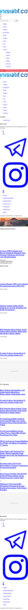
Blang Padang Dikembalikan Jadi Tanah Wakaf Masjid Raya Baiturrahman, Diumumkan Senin (12, 392)
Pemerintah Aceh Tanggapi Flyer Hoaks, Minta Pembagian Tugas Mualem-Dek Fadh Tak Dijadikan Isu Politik (14, 454)
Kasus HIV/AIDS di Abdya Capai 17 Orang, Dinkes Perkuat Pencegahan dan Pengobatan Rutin (17, 71)
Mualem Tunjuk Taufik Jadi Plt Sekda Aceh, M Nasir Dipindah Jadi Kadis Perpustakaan (13, 308)
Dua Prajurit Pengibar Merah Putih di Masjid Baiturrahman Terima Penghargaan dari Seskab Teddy (13, 476)
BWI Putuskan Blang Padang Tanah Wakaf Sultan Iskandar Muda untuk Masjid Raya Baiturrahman (13, 331)
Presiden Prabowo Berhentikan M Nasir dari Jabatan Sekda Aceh (12, 354)
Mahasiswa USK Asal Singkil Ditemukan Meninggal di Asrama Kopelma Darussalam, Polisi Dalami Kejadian (13, 487)
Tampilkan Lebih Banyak (6, 261)
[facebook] (3, 190)
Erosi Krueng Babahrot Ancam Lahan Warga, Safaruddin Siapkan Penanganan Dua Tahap (13, 433)
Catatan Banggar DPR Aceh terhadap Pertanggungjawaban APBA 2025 (14, 285)
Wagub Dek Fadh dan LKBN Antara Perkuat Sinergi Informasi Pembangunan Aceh (17, 70)
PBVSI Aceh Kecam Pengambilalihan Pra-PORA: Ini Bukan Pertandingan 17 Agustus (14, 443)
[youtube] (3, 192)
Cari (17, 20)
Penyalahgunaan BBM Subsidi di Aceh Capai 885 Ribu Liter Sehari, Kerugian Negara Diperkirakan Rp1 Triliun (13, 422)
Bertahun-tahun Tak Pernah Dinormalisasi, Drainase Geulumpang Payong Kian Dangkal (14, 465)
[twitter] (3, 132)
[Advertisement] (14, 371)
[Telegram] (15, 159)
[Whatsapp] (4, 134)
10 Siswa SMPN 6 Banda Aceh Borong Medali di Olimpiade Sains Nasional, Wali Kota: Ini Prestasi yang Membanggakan (13, 254)
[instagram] (15, 189)
